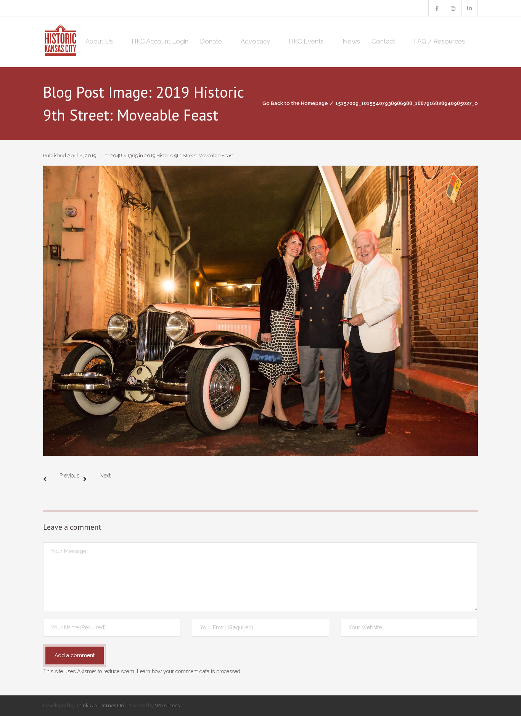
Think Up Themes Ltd (100, 705)
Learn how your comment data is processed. (189, 671)
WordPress (167, 705)
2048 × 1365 (124, 155)
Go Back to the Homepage (295, 103)
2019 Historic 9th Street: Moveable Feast (189, 155)
